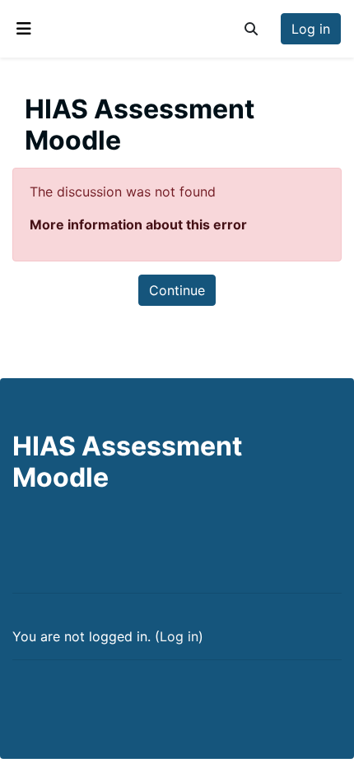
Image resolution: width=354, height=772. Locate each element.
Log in (310, 29)
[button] (251, 28)
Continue (177, 290)
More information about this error (138, 224)
